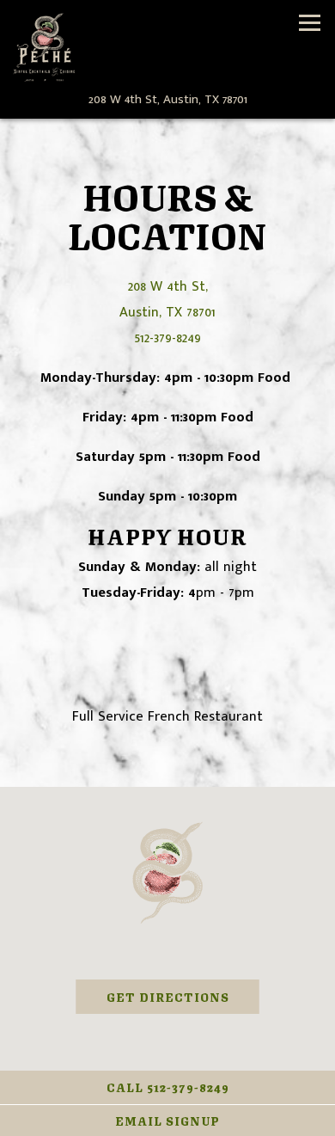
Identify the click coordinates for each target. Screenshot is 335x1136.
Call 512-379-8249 (168, 1087)
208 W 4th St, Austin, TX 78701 (167, 299)
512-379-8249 (168, 338)
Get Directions (183, 995)
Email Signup (167, 1120)
